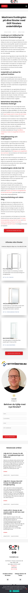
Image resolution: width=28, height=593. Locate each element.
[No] (26, 589)
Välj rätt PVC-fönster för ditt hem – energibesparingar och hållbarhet (13, 455)
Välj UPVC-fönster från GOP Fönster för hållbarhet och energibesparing (12, 483)
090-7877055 (14, 569)
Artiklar (19, 32)
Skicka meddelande (10, 436)
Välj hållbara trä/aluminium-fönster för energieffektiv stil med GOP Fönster (13, 131)
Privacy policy (16, 591)
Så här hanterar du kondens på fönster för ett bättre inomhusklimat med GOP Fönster (13, 222)
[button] (26, 6)
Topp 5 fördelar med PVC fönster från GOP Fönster (15, 114)
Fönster (22, 32)
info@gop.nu (14, 565)
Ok (10, 591)
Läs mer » (5, 471)
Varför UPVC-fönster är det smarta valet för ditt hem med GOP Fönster (13, 512)
